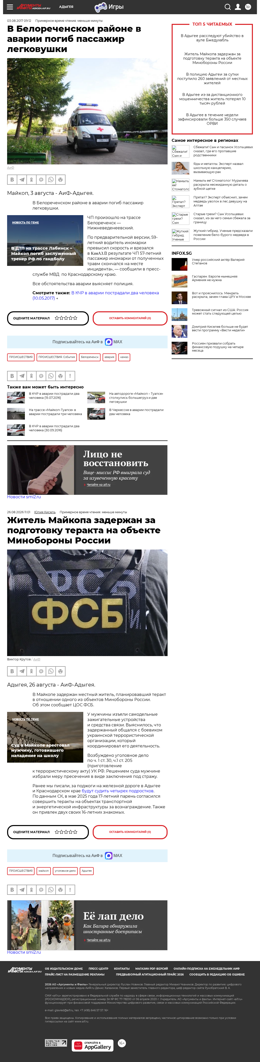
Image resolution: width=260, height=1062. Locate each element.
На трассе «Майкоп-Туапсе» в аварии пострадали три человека (55, 412)
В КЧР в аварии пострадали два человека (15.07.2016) (54, 396)
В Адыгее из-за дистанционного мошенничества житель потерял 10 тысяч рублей (212, 99)
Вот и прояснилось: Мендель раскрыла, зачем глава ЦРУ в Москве (221, 295)
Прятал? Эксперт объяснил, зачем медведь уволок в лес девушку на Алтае (220, 201)
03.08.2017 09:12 (19, 21)
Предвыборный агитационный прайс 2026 (150, 974)
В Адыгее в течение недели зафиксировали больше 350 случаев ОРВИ (212, 119)
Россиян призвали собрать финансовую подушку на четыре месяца (217, 347)
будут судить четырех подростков (118, 791)
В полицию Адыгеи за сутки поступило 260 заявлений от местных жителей (212, 78)
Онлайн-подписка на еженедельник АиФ (207, 968)
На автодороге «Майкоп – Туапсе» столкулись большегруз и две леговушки (136, 398)
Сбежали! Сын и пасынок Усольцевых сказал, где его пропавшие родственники (223, 151)
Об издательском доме (64, 968)
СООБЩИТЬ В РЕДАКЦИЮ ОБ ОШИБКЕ (217, 974)
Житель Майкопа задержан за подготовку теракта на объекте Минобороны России (212, 58)
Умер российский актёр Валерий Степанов (218, 261)
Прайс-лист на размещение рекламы (74, 974)
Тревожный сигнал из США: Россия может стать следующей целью (220, 311)
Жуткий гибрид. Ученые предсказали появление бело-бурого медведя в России (223, 235)
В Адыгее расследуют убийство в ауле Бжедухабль (212, 38)
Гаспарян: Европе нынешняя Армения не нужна (214, 278)
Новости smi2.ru (24, 496)
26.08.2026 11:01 (18, 512)
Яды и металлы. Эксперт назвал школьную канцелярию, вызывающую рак (218, 168)
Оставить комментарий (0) (130, 318)
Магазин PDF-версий (151, 968)
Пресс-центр (98, 968)
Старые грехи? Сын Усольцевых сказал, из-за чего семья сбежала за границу (221, 218)
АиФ (10, 167)
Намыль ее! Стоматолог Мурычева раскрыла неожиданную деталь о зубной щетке (220, 185)
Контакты (121, 968)
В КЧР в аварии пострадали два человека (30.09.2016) (54, 428)
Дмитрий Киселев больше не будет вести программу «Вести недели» (220, 328)
